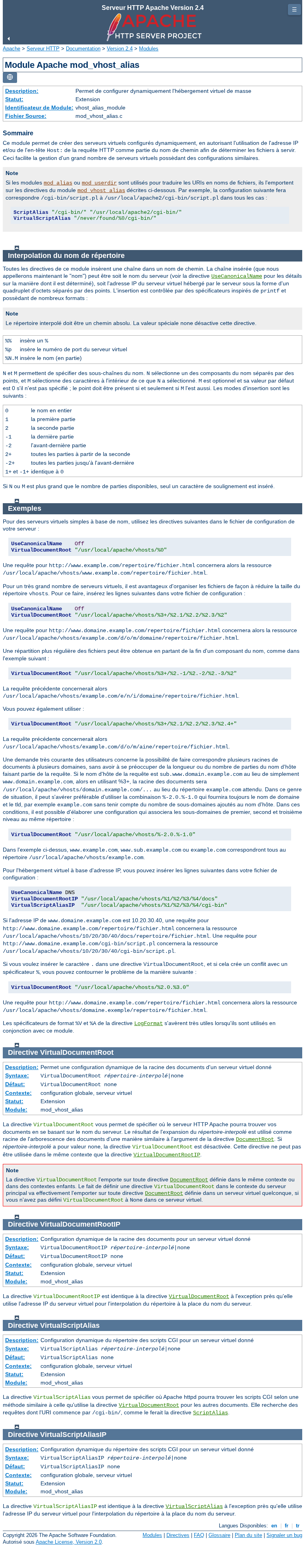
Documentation (83, 49)
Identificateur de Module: (39, 107)
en (274, 1526)
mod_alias (58, 183)
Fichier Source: (25, 116)
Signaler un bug (284, 1535)
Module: (16, 1109)
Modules (148, 49)
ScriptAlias (210, 1413)
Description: (22, 91)
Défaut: (15, 1084)
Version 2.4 (120, 49)
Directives (177, 1535)
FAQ (199, 1535)
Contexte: (18, 1093)
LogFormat (148, 1023)
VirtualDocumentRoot (199, 1296)
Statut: (14, 99)
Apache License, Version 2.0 (69, 1542)
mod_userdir (99, 183)
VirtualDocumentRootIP (166, 1155)
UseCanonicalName (236, 276)
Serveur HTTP (43, 49)
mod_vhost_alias (101, 190)
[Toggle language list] (10, 77)
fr (286, 1526)
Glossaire (219, 1535)
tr (297, 1526)
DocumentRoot (255, 1139)
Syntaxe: (17, 1075)
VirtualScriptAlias (194, 1506)
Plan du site (248, 1535)
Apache (11, 49)
